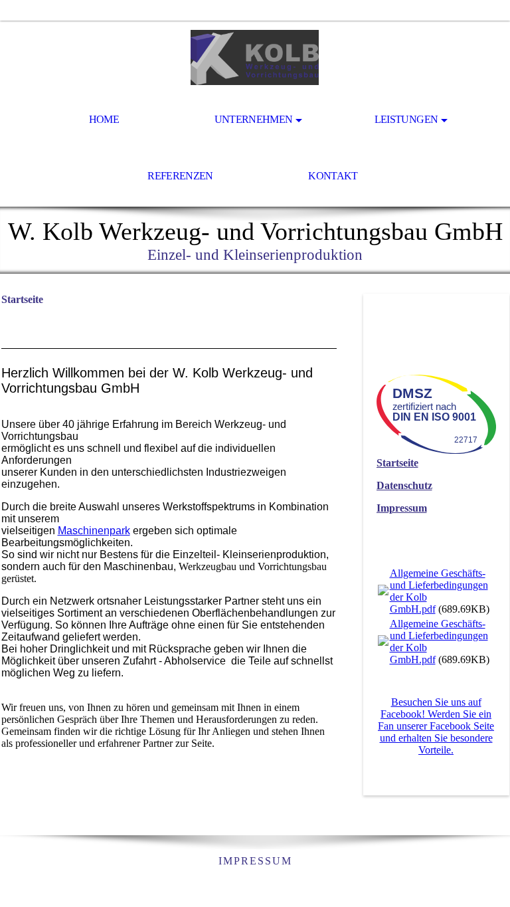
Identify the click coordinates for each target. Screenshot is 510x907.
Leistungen (406, 119)
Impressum (402, 508)
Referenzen (180, 175)
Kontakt (333, 175)
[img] (255, 57)
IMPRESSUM (255, 860)
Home (104, 119)
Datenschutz (404, 485)
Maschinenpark (94, 530)
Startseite (397, 462)
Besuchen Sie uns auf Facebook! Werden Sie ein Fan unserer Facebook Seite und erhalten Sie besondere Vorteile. (436, 726)
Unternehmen (253, 119)
